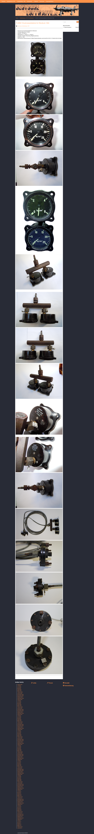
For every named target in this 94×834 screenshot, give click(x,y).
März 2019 (19, 795)
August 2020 (19, 774)
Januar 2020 (19, 783)
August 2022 (19, 744)
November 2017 (20, 815)
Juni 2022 (19, 747)
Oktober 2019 (20, 786)
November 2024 (20, 710)
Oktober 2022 (20, 742)
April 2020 (19, 779)
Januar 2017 (19, 828)
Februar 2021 (20, 766)
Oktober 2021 (20, 756)
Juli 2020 (19, 775)
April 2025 (19, 704)
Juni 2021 (19, 761)
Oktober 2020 (20, 771)
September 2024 (20, 713)
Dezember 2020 (20, 769)
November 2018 (20, 800)
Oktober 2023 (20, 727)
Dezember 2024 (20, 709)
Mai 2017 (19, 823)
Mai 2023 (19, 733)
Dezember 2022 (20, 739)
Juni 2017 (19, 821)
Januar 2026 (19, 693)
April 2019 (19, 794)
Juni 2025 (19, 702)
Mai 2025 (19, 703)
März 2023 (19, 735)
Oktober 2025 (20, 697)
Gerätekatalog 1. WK (21, 1)
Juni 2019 (19, 791)
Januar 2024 (19, 723)
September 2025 (20, 698)
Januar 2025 (19, 708)
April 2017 (19, 824)
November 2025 (20, 695)
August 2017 (19, 819)
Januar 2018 (19, 813)
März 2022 (19, 750)
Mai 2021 (19, 763)
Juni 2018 (19, 806)
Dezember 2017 (20, 814)
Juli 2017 (19, 820)
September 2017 (20, 818)
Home (17, 18)
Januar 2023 (19, 738)
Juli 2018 (19, 805)
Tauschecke (42, 1)
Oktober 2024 (20, 712)
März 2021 (19, 765)
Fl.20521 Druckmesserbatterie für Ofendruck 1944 (32, 23)
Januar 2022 (19, 753)
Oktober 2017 (20, 816)
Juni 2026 (19, 687)
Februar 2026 (20, 692)
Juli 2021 (19, 760)
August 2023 (19, 729)
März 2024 (19, 720)
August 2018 (19, 804)
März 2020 (19, 780)
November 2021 (20, 755)
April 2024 (19, 719)
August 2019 (19, 789)
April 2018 (19, 809)
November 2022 (20, 740)
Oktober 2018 (20, 801)
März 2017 (19, 825)
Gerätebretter (29, 1)
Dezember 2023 (20, 724)
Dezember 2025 (20, 694)
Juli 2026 (19, 685)
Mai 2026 (19, 688)
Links (34, 683)
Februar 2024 (20, 722)
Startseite (3, 1)
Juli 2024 (19, 715)
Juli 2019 (19, 790)
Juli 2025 (19, 700)
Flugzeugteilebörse (49, 1)
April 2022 (19, 749)
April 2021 (19, 764)
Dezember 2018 (20, 799)
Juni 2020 (19, 776)
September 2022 (20, 743)
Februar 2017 (20, 826)
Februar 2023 (20, 737)
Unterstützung (68, 685)
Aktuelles (36, 1)
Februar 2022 (20, 752)
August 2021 (19, 759)
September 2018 (20, 803)
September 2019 (20, 788)
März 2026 (19, 690)
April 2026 (19, 689)
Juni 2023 (19, 732)
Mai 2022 (19, 748)
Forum (50, 683)
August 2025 (19, 699)
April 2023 (19, 734)
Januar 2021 (19, 768)
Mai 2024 (19, 718)
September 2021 (20, 758)
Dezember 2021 (20, 754)
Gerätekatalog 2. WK (11, 1)
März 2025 (19, 705)
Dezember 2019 (20, 784)
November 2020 (20, 770)
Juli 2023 (19, 730)
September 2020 (20, 773)
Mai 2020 (19, 778)
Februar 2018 (20, 811)
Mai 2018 (19, 808)
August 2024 (19, 714)
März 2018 (19, 810)
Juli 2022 (19, 745)
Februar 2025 (20, 707)
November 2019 (20, 785)
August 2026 (19, 684)
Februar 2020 (20, 781)
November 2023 (20, 725)
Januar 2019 (19, 798)
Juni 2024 (19, 717)
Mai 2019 (19, 793)
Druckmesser (30, 18)
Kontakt (66, 683)
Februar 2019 (20, 796)
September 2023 (20, 728)
